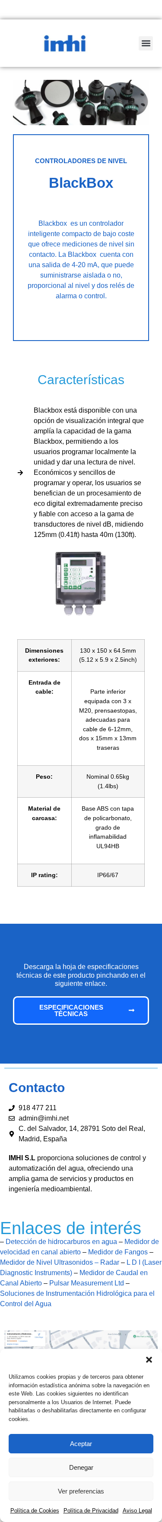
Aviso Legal (137, 1510)
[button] (149, 1359)
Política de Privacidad (91, 1510)
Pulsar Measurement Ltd (86, 1283)
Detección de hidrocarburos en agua (61, 1241)
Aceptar (81, 1443)
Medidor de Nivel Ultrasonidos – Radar (59, 1262)
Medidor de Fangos (118, 1252)
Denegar (81, 1467)
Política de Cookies (34, 1510)
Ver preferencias (81, 1491)
